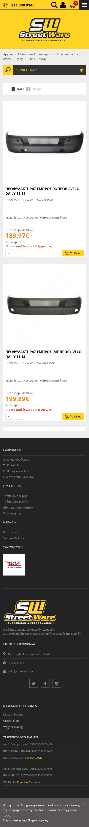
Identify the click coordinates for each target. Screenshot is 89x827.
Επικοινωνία (11, 532)
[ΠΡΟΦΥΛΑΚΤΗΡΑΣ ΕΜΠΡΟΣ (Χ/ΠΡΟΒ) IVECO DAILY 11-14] (44, 142)
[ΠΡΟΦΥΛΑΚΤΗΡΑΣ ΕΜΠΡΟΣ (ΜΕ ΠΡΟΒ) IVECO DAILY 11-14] (44, 305)
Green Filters (11, 721)
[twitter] (33, 683)
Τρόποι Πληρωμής (15, 496)
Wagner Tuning (13, 727)
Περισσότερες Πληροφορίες (25, 820)
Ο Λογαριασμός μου (16, 459)
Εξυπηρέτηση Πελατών (18, 507)
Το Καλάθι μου (13, 465)
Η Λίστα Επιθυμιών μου (19, 477)
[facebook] (45, 683)
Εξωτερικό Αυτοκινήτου (35, 54)
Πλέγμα (36, 89)
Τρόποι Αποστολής (15, 502)
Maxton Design (13, 714)
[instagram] (56, 683)
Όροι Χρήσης (12, 513)
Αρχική (8, 54)
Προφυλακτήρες (68, 54)
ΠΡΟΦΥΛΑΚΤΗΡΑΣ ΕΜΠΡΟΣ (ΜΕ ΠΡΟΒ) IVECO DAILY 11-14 (43, 354)
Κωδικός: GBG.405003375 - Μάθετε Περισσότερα (36, 381)
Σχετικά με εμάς (13, 538)
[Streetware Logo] (44, 29)
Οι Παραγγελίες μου (16, 471)
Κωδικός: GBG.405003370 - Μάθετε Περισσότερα (36, 218)
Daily (19, 59)
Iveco (7, 59)
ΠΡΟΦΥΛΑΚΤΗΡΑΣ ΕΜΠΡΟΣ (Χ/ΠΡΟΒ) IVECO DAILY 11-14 (42, 191)
